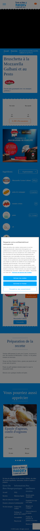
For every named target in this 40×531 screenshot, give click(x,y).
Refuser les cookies (20, 278)
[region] (20, 265)
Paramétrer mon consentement (19, 289)
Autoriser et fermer (20, 283)
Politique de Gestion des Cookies (22, 272)
